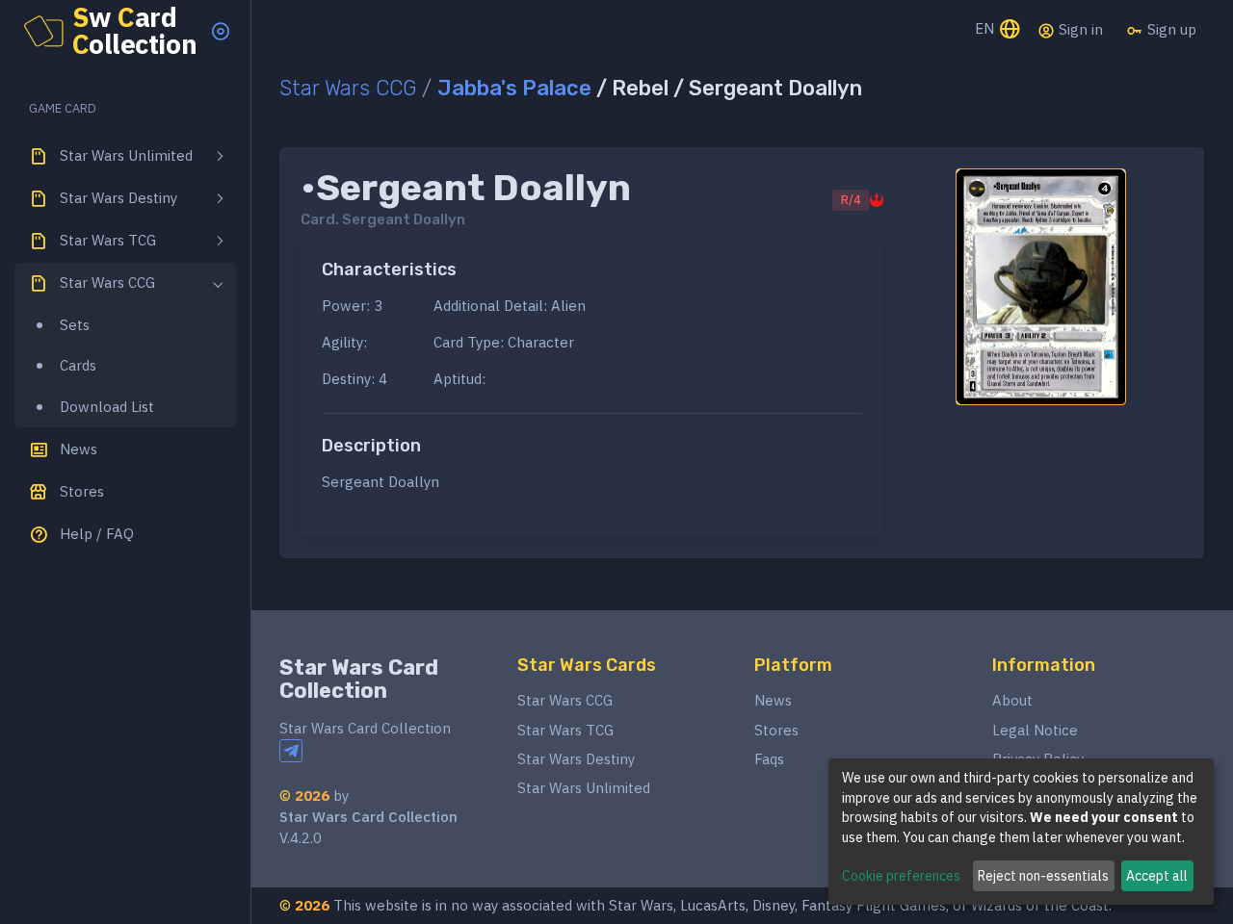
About (1012, 700)
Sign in (1079, 29)
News (773, 700)
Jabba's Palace (514, 88)
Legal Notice (1035, 730)
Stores (776, 730)
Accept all (1157, 876)
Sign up (1169, 29)
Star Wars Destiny (576, 759)
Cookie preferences (901, 876)
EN (986, 28)
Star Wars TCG (565, 730)
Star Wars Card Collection (358, 679)
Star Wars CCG (347, 88)
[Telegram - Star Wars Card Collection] (290, 750)
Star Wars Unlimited (583, 788)
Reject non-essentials (1043, 876)
